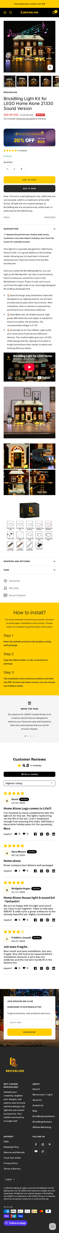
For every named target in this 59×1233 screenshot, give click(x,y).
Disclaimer (14, 581)
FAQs (6, 570)
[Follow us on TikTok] (42, 1151)
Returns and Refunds (14, 1152)
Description (11, 229)
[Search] (10, 12)
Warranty (14, 588)
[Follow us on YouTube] (36, 1151)
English (9, 1179)
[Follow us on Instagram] (42, 1144)
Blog (35, 1111)
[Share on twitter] (41, 834)
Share (7, 217)
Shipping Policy (11, 1147)
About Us (37, 1100)
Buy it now (29, 189)
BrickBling (10, 92)
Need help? (49, 217)
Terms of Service (12, 1168)
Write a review (29, 774)
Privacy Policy (11, 1163)
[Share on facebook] (35, 834)
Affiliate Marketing (42, 1127)
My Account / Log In (43, 1094)
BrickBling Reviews (42, 1122)
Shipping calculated (25, 119)
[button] (10, 150)
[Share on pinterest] (47, 834)
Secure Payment (17, 595)
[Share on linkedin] (53, 834)
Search (36, 1089)
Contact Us (38, 1105)
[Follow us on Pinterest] (49, 1144)
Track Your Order (12, 1158)
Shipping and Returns (17, 561)
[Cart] (53, 12)
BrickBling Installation (44, 1116)
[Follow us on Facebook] (36, 1144)
